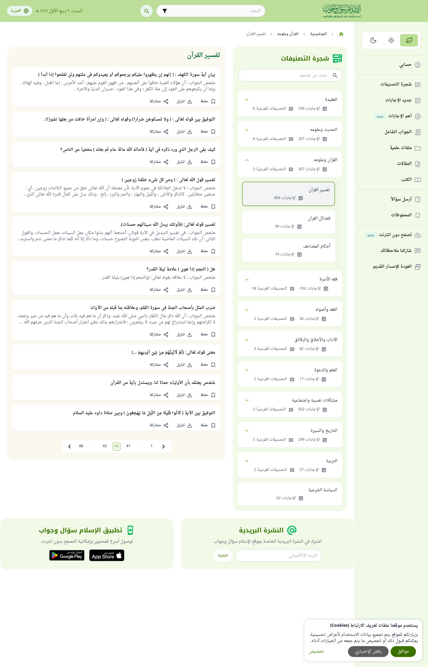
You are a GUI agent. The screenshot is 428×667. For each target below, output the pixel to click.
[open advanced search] (165, 11)
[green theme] (409, 40)
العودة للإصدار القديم (392, 267)
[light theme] (391, 40)
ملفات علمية (401, 148)
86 (81, 446)
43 (105, 446)
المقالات (404, 164)
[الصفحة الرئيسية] (341, 34)
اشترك (223, 555)
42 (116, 446)
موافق (403, 652)
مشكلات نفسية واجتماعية (314, 400)
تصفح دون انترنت (389, 235)
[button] (208, 101)
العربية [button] (16, 10)
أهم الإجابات (394, 117)
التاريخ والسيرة (324, 431)
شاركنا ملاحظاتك (396, 251)
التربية (331, 461)
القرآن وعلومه (325, 160)
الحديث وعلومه (323, 130)
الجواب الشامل (398, 132)
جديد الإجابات (398, 101)
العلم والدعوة (325, 370)
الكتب (406, 180)
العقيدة (331, 100)
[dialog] (363, 640)
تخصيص (316, 651)
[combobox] (215, 11)
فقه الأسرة (328, 279)
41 (128, 446)
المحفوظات (401, 216)
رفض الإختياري (368, 652)
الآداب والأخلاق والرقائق (315, 340)
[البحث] (146, 11)
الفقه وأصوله (326, 310)
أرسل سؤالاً (401, 200)
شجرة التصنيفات (396, 85)
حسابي (405, 65)
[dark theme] (373, 40)
